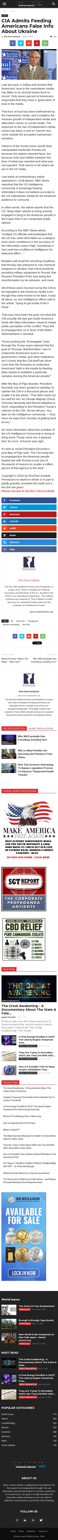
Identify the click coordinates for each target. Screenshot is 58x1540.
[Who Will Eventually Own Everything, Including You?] (8, 740)
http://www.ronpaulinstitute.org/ (29, 696)
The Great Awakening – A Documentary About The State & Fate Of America (27, 1089)
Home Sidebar (25, 1324)
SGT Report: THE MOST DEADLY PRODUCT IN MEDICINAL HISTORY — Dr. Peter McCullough (29, 1165)
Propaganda (33, 621)
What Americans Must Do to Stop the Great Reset (26, 1173)
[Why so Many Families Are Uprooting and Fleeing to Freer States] (8, 754)
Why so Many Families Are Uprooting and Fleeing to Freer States (35, 754)
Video (4, 1440)
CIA (12, 621)
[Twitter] (41, 1520)
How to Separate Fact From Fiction (19, 1123)
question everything (11, 624)
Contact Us (43, 1531)
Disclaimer (31, 1531)
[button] (54, 4)
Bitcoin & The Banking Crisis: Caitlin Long (22, 1116)
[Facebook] (17, 1520)
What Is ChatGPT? (11, 1130)
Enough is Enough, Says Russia (36, 1320)
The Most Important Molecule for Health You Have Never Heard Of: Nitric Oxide (29, 1137)
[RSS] (33, 1520)
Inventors (6, 1431)
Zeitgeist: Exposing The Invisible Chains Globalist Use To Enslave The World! (29, 1099)
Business (5, 1436)
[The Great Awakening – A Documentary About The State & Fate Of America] (29, 988)
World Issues (25, 1309)
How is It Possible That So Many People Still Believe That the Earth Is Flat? (29, 1155)
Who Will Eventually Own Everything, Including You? (44, 660)
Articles (4, 1427)
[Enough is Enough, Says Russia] (8, 1324)
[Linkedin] (25, 1520)
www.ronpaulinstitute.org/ (41, 612)
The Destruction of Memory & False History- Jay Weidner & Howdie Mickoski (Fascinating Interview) (29, 1180)
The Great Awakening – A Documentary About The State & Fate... (28, 1009)
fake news (20, 621)
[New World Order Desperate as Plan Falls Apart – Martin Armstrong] (8, 1338)
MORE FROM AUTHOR (41, 728)
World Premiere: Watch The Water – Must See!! (14, 660)
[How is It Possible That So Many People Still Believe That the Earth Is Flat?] (8, 1070)
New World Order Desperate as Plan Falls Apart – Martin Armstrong (36, 1337)
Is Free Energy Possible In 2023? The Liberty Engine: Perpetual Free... (37, 1039)
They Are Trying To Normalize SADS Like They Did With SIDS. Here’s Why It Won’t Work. (28, 1146)
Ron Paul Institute (12, 36)
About (21, 1531)
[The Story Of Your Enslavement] (8, 1310)
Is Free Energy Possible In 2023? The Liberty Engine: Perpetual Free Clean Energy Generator (27, 1108)
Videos (4, 1418)
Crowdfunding (8, 1423)
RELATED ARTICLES (14, 728)
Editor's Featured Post (7, 742)
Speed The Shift (8, 1017)
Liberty (4, 16)
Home (4, 11)
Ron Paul (26, 624)
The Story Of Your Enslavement (37, 1306)
